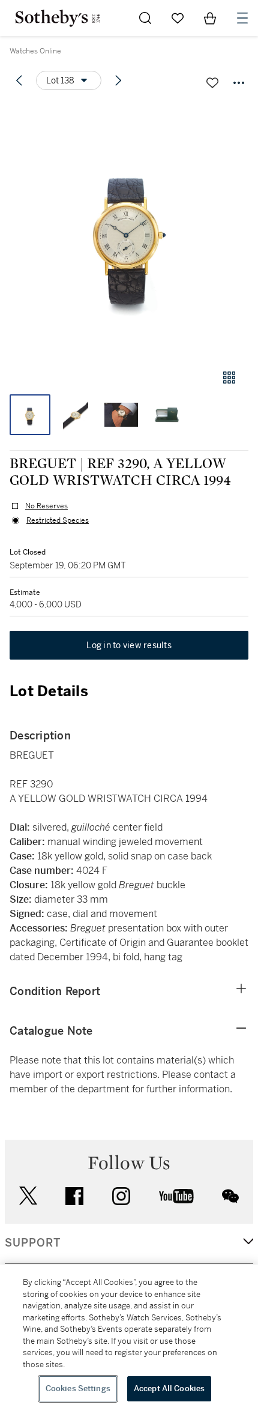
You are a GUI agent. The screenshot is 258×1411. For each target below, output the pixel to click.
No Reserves (46, 506)
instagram (121, 1196)
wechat (230, 1196)
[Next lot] (118, 80)
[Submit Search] (145, 18)
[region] (129, 1338)
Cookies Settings (78, 1388)
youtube (176, 1196)
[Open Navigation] (242, 18)
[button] (129, 230)
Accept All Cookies (169, 1388)
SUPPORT (33, 1243)
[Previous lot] (19, 80)
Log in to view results (129, 645)
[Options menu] (239, 83)
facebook (74, 1196)
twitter (28, 1196)
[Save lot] (212, 82)
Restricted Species (57, 520)
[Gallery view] (229, 378)
